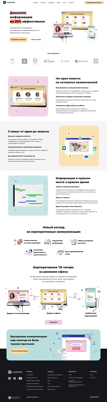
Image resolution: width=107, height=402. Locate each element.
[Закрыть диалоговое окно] (104, 2)
